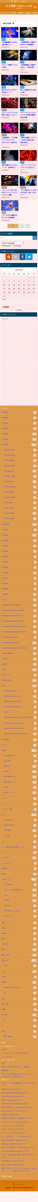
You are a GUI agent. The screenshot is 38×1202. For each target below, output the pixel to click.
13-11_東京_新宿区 (20, 455)
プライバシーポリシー (19, 1184)
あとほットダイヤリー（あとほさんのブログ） (15, 1122)
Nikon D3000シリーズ (20, 755)
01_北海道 (19, 412)
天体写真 (19, 944)
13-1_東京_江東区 (20, 460)
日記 (19, 971)
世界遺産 (19, 868)
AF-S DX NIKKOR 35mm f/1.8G (20, 707)
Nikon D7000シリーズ (20, 776)
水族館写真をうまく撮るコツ (20, 987)
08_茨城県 (19, 417)
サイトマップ (7, 1182)
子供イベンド (20, 916)
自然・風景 (19, 1004)
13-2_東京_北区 (20, 481)
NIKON (19, 750)
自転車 (19, 1009)
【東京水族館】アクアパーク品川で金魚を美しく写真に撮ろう (28, 140)
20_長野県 (19, 540)
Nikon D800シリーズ (20, 782)
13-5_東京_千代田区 (20, 497)
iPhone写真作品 (19, 680)
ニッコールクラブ (19, 863)
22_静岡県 (19, 551)
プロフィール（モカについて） (25, 1182)
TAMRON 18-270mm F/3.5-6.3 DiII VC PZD (20, 733)
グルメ (19, 841)
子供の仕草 (20, 905)
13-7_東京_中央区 (20, 508)
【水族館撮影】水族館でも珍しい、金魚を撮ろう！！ (28, 67)
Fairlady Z (19, 659)
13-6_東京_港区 (20, 502)
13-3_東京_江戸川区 (20, 486)
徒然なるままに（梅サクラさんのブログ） (14, 1144)
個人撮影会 (20, 12)
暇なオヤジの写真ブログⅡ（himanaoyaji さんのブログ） (18, 1147)
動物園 (19, 933)
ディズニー (19, 852)
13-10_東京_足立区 (20, 450)
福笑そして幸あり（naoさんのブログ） (13, 1164)
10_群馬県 (19, 428)
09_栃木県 (19, 423)
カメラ (19, 814)
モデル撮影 (13, 12)
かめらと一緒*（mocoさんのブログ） (13, 1129)
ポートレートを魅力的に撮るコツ (20, 890)
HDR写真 (19, 664)
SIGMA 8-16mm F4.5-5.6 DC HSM (20, 723)
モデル (20, 895)
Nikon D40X (20, 761)
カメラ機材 (20, 830)
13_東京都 (19, 444)
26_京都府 (19, 562)
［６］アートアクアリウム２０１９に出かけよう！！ (28, 167)
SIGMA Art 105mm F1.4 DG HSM (20, 728)
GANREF (4, 1049)
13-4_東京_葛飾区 (20, 492)
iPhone (19, 669)
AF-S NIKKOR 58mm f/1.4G (19, 642)
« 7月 (4, 299)
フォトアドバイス (7, 1057)
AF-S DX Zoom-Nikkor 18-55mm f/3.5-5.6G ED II (20, 717)
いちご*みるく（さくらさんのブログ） (13, 1125)
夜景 (19, 938)
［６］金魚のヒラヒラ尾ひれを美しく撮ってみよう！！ (28, 192)
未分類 (19, 977)
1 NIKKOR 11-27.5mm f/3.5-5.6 (20, 696)
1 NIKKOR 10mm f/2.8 (20, 691)
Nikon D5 (20, 771)
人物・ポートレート (19, 879)
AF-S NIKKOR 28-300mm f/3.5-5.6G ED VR (19, 632)
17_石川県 (19, 529)
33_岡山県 (19, 567)
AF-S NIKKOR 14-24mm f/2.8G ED (19, 615)
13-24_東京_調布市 (20, 465)
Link (14, 1182)
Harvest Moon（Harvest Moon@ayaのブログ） (15, 1092)
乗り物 (19, 874)
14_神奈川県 (19, 524)
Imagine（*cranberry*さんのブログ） (12, 1100)
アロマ (19, 798)
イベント (19, 804)
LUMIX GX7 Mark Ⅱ (20, 825)
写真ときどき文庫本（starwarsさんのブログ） (15, 1140)
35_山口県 (19, 578)
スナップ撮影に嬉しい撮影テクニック (19, 847)
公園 (19, 922)
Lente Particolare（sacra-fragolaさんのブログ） (15, 1103)
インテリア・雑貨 (19, 809)
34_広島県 (19, 573)
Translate (18, 246)
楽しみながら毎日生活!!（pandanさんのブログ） (16, 1151)
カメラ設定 (20, 835)
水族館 (19, 982)
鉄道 (19, 1031)
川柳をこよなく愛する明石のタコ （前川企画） (16, 1066)
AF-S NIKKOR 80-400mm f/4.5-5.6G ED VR (19, 648)
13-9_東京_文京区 (20, 518)
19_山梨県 (19, 535)
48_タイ (19, 599)
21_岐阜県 (19, 546)
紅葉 (19, 998)
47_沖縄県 (19, 594)
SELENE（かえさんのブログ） (11, 1114)
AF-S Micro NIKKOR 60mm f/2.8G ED (19, 610)
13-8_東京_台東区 (20, 513)
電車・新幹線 (20, 1036)
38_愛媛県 (19, 589)
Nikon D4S (20, 766)
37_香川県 (19, 583)
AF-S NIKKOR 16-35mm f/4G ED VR (19, 621)
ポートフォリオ (5, 12)
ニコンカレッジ (19, 857)
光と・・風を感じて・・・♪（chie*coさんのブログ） (17, 1136)
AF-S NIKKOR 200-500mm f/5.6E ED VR (19, 626)
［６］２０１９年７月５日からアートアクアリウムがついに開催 (9, 192)
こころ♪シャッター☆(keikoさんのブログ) (14, 1133)
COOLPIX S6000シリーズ (19, 653)
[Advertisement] (19, 342)
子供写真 (20, 900)
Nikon (3, 1063)
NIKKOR (20, 712)
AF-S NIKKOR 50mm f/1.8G (19, 637)
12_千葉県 (19, 439)
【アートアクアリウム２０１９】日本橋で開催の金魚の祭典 (28, 115)
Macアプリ (19, 745)
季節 (19, 949)
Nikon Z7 (20, 787)
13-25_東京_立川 (20, 471)
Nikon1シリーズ (20, 792)
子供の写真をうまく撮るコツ (20, 911)
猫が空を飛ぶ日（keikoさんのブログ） (13, 1161)
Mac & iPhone (19, 739)
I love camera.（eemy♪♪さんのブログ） (13, 1096)
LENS (19, 685)
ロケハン (20, 965)
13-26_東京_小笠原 (20, 476)
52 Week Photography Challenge (19, 605)
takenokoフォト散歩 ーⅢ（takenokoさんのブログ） (17, 1118)
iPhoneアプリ (19, 675)
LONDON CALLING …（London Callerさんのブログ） (17, 1107)
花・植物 (19, 1014)
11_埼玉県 (19, 433)
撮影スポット (19, 960)
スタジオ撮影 (20, 884)
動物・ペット (19, 928)
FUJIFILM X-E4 (20, 820)
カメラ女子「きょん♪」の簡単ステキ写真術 (14, 1053)
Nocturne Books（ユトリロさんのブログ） (14, 1111)
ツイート (5, 319)
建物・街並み (19, 955)
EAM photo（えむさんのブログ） (11, 1089)
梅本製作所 (5, 1070)
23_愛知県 (19, 556)
